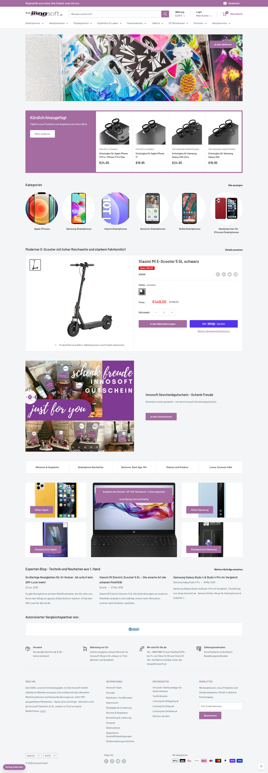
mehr (43, 710)
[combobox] (115, 14)
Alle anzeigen (235, 185)
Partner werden (161, 716)
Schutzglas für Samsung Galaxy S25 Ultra (184, 155)
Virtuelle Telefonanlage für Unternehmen (167, 689)
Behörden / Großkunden (119, 697)
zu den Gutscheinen (161, 416)
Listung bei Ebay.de (163, 706)
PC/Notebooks (177, 23)
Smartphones (32, 23)
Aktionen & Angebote (47, 467)
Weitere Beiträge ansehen (228, 569)
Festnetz (198, 23)
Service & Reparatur (117, 712)
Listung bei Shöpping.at (166, 700)
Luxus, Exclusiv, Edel (220, 467)
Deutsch (31, 755)
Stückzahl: (144, 312)
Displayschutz (81, 23)
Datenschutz (113, 727)
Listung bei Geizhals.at (165, 711)
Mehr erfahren (42, 133)
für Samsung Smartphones (185, 149)
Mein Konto (202, 15)
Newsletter (234, 3)
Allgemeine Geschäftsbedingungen (119, 734)
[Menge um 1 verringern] (155, 312)
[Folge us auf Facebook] (106, 761)
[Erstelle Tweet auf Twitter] (230, 274)
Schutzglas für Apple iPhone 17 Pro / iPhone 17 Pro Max (113, 155)
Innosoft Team (114, 687)
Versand (110, 722)
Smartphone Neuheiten (90, 467)
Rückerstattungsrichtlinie (120, 741)
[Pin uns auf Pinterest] (224, 274)
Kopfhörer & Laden (107, 23)
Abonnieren (210, 715)
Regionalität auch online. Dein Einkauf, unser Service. (52, 3)
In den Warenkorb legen (163, 323)
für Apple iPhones (108, 149)
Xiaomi (142, 274)
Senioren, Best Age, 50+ (134, 467)
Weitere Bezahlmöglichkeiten (214, 331)
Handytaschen (57, 23)
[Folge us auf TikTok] (124, 761)
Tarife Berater (160, 696)
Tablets (156, 23)
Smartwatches (135, 23)
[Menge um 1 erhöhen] (172, 312)
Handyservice (219, 23)
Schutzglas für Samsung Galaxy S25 (220, 155)
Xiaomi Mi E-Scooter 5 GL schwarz (169, 261)
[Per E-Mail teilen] (235, 274)
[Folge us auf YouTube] (118, 761)
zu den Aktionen (223, 44)
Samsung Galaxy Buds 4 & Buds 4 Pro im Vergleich (205, 577)
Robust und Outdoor (177, 467)
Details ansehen (234, 249)
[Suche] (165, 14)
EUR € (48, 755)
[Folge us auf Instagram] (112, 761)
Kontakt (110, 692)
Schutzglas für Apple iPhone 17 (150, 155)
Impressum (112, 702)
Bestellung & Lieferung (118, 717)
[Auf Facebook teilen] (218, 274)
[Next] (241, 141)
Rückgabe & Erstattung (119, 707)
